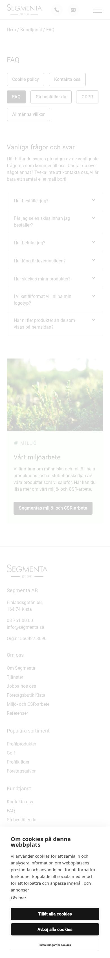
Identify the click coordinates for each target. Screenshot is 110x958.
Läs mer (18, 898)
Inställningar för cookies (55, 944)
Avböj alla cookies (55, 929)
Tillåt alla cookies (55, 914)
